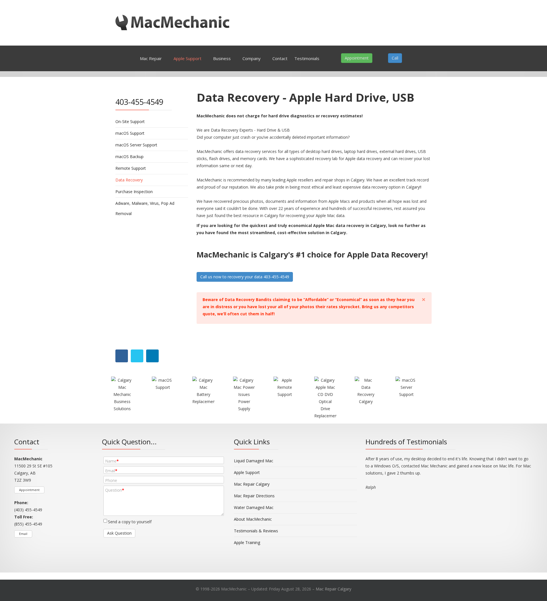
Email (23, 534)
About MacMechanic (253, 519)
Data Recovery (129, 180)
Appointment (357, 58)
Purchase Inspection (134, 191)
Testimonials (306, 58)
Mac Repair (151, 58)
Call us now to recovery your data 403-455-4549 (244, 276)
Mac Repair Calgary (252, 484)
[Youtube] (128, 576)
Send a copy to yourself (130, 521)
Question (114, 490)
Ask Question (119, 533)
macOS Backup (129, 156)
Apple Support (187, 58)
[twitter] (121, 576)
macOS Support (129, 133)
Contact (279, 58)
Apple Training (247, 542)
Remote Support (130, 168)
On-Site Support (130, 121)
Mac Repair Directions (254, 495)
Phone (111, 480)
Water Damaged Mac (254, 507)
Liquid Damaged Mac (253, 460)
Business (222, 58)
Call (395, 58)
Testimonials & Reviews (256, 530)
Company (251, 58)
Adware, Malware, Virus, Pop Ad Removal (144, 208)
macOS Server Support (136, 145)
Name (112, 461)
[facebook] (114, 576)
